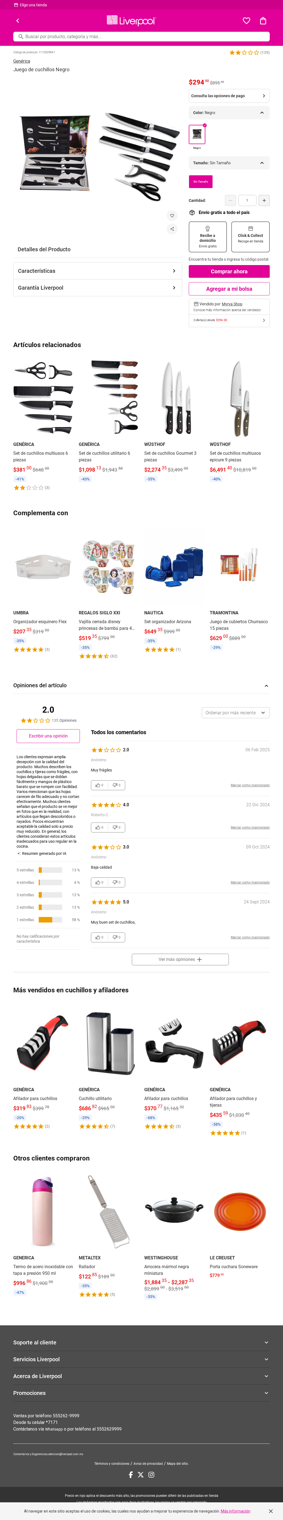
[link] (43, 424)
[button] (244, 52)
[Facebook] (131, 1474)
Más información (235, 1511)
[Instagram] (151, 1474)
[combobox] (236, 712)
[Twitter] (140, 1474)
